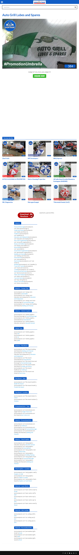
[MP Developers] (39, 148)
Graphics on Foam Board (25, 481)
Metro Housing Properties (36, 179)
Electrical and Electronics (20, 271)
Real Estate (17, 261)
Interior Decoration (19, 281)
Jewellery (16, 264)
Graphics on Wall (18, 474)
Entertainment (18, 257)
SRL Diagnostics (7, 202)
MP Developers (33, 158)
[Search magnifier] (75, 7)
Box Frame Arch (25, 415)
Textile (16, 269)
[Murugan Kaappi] (39, 192)
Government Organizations (21, 250)
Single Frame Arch (27, 411)
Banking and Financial (19, 254)
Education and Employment (21, 237)
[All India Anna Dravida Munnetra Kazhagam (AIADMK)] (65, 169)
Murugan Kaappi (33, 202)
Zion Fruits (5, 158)
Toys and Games (18, 278)
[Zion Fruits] (14, 148)
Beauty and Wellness (19, 244)
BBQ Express (57, 158)
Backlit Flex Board (19, 383)
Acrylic (15, 491)
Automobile (17, 247)
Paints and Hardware (19, 274)
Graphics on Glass (23, 477)
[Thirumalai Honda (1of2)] (65, 192)
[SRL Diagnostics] (14, 192)
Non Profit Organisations (20, 240)
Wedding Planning (29, 455)
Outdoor (16, 401)
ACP (15, 498)
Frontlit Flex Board (19, 387)
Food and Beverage (19, 227)
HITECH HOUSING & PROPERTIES (13, 179)
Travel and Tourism (19, 266)
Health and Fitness (19, 230)
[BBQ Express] (65, 148)
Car (18, 337)
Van (18, 333)
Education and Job (30, 323)
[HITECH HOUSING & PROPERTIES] (14, 169)
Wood (15, 505)
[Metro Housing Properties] (39, 169)
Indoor (16, 397)
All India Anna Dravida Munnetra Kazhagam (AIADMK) (64, 180)
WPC (15, 501)
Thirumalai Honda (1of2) (61, 202)
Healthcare (17, 233)
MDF (15, 495)
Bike (19, 340)
